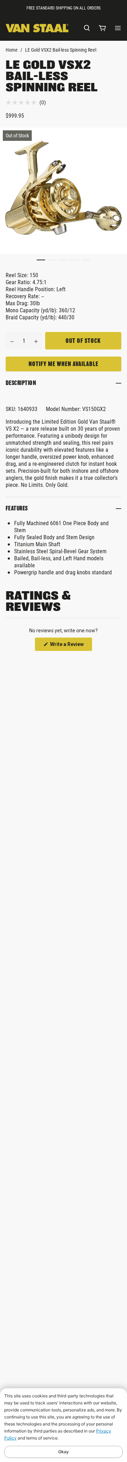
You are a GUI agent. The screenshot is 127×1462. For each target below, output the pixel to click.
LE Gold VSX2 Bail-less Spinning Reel (60, 49)
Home (12, 49)
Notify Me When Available (63, 364)
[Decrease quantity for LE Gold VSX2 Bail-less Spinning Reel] (12, 340)
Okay (63, 1451)
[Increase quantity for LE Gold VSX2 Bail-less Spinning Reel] (36, 340)
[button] (26, 102)
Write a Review (70, 646)
